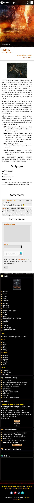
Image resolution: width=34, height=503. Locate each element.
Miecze (4, 348)
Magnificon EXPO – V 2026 (10, 392)
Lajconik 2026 (6, 394)
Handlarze (5, 309)
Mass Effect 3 (12, 486)
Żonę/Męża (6, 418)
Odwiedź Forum (17, 444)
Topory (4, 350)
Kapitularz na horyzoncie (10, 442)
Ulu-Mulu (5, 325)
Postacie (5, 322)
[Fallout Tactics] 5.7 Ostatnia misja (13, 435)
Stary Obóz (5, 374)
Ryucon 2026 (6, 388)
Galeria (4, 297)
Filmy (4, 298)
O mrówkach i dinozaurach (10, 386)
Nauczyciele (6, 320)
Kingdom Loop (7, 390)
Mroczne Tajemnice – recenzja (11, 318)
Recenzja (5, 291)
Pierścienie (5, 359)
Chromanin (5, 307)
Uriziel (4, 331)
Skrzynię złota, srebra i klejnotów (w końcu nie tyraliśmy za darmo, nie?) (16, 415)
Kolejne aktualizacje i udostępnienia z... (14, 436)
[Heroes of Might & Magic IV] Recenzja (14, 440)
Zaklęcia (4, 363)
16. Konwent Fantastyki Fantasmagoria (14, 384)
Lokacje (4, 314)
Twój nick (6, 244)
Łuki (3, 346)
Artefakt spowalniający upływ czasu (13, 410)
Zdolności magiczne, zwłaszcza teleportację (16, 412)
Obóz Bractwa (6, 372)
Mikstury (5, 357)
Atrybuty (5, 303)
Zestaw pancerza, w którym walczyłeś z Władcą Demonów (16, 407)
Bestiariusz (5, 305)
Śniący (4, 323)
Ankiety (17, 426)
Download (5, 300)
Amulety (5, 355)
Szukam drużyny (7, 438)
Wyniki (17, 423)
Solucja (4, 293)
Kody (4, 295)
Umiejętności (6, 327)
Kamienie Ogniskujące (9, 311)
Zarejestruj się (23, 259)
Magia (4, 316)
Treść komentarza (9, 224)
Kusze (4, 344)
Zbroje (4, 365)
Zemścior (5, 395)
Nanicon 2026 (6, 381)
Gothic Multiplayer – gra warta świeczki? (14, 337)
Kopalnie (5, 312)
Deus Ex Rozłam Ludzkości (20, 488)
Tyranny (4, 486)
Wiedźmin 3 (20, 486)
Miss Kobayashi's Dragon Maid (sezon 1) (14, 383)
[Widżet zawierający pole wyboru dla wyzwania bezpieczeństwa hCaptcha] (14, 253)
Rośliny (4, 361)
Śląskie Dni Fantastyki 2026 (10, 397)
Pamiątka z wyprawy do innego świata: (13, 404)
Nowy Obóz (5, 370)
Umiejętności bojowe (9, 329)
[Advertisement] (17, 23)
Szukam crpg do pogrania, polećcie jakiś (14, 433)
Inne (3, 342)
